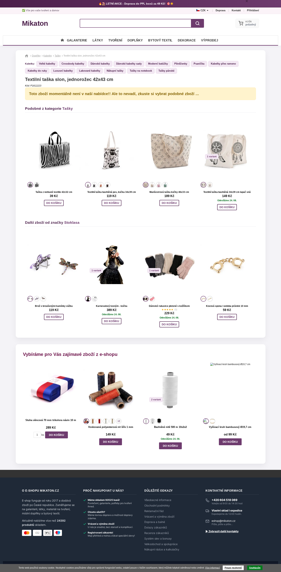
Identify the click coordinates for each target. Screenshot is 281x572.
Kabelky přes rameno (223, 63)
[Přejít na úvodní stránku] (27, 55)
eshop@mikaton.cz (224, 520)
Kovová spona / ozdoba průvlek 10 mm (227, 306)
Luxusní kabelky (63, 70)
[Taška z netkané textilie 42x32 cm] (53, 150)
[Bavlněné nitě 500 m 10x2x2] (170, 390)
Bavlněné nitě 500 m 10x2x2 (170, 427)
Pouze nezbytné (233, 567)
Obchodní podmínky (157, 505)
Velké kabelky (47, 63)
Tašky (67, 109)
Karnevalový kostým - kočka (111, 306)
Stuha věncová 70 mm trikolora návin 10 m (50, 420)
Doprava (220, 10)
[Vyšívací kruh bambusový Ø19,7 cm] (230, 390)
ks (42, 434)
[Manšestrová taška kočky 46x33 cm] (169, 150)
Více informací (212, 567)
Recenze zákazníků (156, 533)
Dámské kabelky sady (129, 63)
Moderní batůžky (158, 63)
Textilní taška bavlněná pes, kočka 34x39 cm (111, 192)
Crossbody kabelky (73, 63)
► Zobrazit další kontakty (222, 531)
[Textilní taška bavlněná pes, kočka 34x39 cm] (111, 150)
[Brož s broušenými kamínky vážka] (53, 264)
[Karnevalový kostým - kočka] (111, 264)
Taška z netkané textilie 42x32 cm (54, 192)
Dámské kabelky (100, 63)
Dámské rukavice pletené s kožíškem (169, 306)
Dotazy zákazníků (155, 527)
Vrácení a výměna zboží (159, 516)
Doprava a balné (154, 522)
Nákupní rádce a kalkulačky (161, 549)
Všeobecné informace (157, 500)
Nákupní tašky (115, 70)
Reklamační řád (154, 511)
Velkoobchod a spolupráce (161, 544)
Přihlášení (253, 10)
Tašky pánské (166, 70)
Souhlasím (255, 567)
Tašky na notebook (141, 70)
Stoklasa (72, 223)
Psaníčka (199, 63)
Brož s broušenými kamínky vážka (54, 306)
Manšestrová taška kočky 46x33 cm (169, 192)
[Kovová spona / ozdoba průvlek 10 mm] (227, 264)
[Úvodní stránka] (62, 40)
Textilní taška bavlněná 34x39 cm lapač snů (227, 192)
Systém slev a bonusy (158, 538)
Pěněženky (180, 63)
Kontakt (236, 10)
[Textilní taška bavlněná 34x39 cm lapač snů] (227, 150)
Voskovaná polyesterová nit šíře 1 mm (110, 427)
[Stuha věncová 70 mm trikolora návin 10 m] (51, 390)
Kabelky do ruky (37, 70)
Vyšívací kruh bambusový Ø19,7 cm (230, 427)
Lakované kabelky (89, 70)
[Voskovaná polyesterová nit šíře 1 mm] (110, 390)
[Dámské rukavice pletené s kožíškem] (169, 264)
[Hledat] (197, 23)
